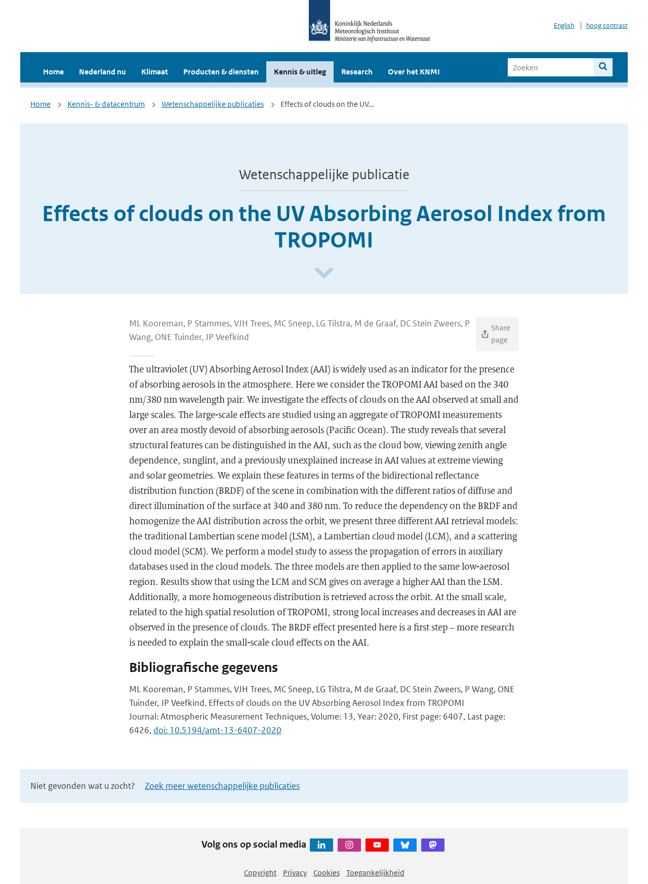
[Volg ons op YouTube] (377, 845)
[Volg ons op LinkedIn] (321, 845)
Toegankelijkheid (375, 872)
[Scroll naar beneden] (324, 273)
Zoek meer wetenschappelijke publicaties (222, 785)
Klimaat (154, 71)
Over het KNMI (414, 71)
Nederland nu (102, 71)
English (564, 25)
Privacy (295, 872)
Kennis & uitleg (300, 71)
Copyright (260, 872)
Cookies (326, 872)
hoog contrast (607, 25)
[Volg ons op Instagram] (349, 845)
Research (357, 71)
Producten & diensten (221, 71)
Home (53, 71)
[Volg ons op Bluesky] (405, 845)
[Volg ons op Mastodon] (433, 845)
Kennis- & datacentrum (106, 104)
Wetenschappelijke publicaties (212, 104)
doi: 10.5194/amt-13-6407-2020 (217, 730)
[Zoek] (603, 67)
